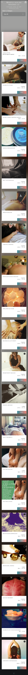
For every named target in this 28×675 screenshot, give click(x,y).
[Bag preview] (25, 2)
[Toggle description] (25, 34)
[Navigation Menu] (2, 2)
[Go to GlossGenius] (14, 673)
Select (21, 60)
